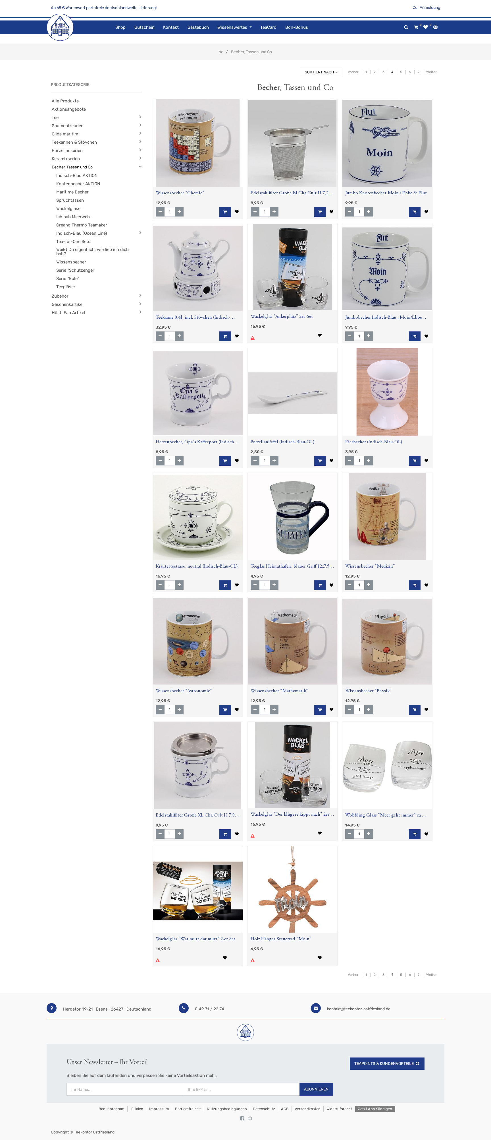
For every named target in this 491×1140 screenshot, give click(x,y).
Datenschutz (264, 1109)
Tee (55, 117)
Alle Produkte (65, 101)
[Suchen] (293, 69)
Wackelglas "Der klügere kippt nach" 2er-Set (291, 815)
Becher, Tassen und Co (72, 167)
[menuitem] (120, 27)
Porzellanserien (67, 150)
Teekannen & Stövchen (74, 142)
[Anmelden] (435, 27)
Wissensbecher (71, 262)
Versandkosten (308, 1109)
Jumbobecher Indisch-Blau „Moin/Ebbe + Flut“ (385, 318)
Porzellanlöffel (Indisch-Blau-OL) (283, 442)
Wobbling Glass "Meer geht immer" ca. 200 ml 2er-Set (383, 816)
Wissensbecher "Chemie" (180, 193)
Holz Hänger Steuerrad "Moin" (281, 939)
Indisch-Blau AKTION (76, 175)
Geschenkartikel (68, 304)
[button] (321, 72)
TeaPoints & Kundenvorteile (384, 1063)
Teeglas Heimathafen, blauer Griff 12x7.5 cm (290, 567)
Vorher (353, 72)
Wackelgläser (69, 208)
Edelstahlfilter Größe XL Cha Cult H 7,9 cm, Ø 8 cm (195, 816)
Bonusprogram (111, 1109)
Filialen (136, 1109)
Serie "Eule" (67, 278)
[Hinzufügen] (179, 212)
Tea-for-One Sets (73, 241)
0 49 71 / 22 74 (209, 1009)
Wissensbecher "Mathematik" (279, 691)
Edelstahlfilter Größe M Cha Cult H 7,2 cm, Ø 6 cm (289, 194)
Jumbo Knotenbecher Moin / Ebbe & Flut (386, 193)
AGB (285, 1109)
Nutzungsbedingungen (227, 1109)
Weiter (431, 72)
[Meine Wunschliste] (425, 27)
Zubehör (60, 296)
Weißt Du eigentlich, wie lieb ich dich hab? (92, 251)
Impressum (159, 1109)
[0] (416, 27)
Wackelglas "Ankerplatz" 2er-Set (282, 316)
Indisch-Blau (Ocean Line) (81, 233)
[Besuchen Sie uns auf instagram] (250, 1118)
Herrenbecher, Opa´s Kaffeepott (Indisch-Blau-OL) (196, 443)
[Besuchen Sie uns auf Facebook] (242, 1118)
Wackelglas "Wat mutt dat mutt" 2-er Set (195, 939)
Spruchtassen (70, 200)
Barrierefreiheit (188, 1109)
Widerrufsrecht (339, 1109)
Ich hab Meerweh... (74, 216)
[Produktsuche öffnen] (406, 27)
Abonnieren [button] (316, 1089)
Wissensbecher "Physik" (368, 691)
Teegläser (65, 286)
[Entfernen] (160, 212)
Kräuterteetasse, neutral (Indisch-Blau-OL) (197, 566)
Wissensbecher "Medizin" (370, 566)
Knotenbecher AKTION (78, 183)
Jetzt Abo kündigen (375, 1109)
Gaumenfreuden (68, 125)
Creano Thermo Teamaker (81, 225)
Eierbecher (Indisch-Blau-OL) (373, 442)
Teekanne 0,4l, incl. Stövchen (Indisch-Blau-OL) (193, 318)
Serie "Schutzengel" (75, 270)
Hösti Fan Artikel (68, 312)
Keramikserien (66, 158)
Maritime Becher (72, 192)
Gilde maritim (65, 134)
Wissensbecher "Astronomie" (184, 691)
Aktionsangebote (69, 109)
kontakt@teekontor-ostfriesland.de (358, 1009)
